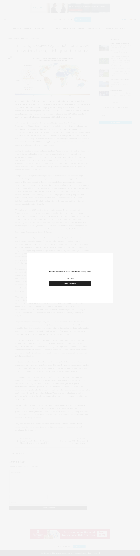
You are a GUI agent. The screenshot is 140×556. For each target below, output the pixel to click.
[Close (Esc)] (109, 256)
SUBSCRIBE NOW (70, 283)
